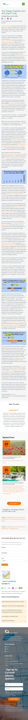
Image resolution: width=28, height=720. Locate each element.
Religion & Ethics (16, 488)
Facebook (8, 646)
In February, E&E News (6, 26)
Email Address (4, 552)
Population (10, 488)
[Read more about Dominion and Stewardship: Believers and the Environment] (14, 473)
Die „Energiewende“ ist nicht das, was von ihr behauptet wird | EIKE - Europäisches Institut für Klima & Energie (13, 519)
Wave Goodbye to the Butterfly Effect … (10, 616)
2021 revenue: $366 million (19, 248)
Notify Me (4, 564)
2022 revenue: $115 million (19, 206)
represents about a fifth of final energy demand (14, 154)
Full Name (3, 547)
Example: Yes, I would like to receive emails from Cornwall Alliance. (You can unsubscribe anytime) (14, 694)
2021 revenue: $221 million (7, 243)
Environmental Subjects (7, 487)
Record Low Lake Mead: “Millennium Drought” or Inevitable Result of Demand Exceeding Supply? (12, 611)
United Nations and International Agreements (12, 491)
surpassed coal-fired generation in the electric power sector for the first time (13, 146)
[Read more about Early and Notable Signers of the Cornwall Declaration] (14, 447)
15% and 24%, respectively (16, 139)
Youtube (7, 651)
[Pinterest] (8, 18)
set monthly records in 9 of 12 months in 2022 (16, 322)
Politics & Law (5, 488)
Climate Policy (21, 485)
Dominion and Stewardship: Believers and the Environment (13, 483)
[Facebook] (2, 18)
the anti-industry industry (8, 211)
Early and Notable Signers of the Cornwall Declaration (12, 457)
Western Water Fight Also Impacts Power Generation (13, 601)
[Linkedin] (10, 18)
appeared (12, 394)
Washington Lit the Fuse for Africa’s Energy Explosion (13, 605)
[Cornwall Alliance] (6, 4)
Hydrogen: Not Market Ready (8, 620)
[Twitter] (5, 18)
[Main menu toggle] (23, 4)
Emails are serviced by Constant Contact (15, 710)
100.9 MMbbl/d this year (18, 358)
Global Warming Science (17, 487)
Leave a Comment (6, 460)
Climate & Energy (14, 460)
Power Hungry (22, 366)
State (2, 558)
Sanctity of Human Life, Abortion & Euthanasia (15, 490)
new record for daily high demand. (11, 325)
